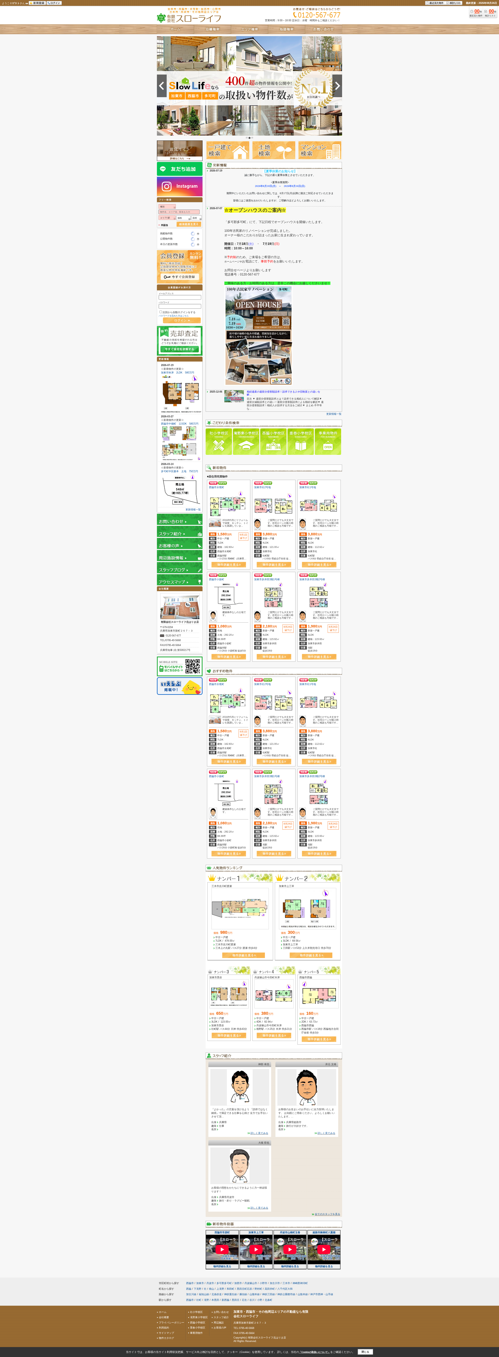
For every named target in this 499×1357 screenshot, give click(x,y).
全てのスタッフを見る (327, 1214)
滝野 (206, 1299)
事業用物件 (196, 1332)
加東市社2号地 (262, 487)
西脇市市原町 (222, 1232)
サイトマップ (166, 1332)
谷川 (252, 1299)
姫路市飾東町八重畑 (324, 1232)
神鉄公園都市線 (286, 1294)
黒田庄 (235, 1299)
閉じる (365, 1351)
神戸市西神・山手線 (321, 1294)
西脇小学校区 (197, 1322)
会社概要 (164, 1317)
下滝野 (197, 1288)
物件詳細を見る (222, 1266)
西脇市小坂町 (216, 579)
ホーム (162, 1312)
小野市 (263, 1283)
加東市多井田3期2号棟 (312, 579)
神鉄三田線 (268, 1294)
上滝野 (220, 1288)
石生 (244, 1299)
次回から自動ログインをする (179, 312)
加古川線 (191, 1294)
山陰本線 (303, 1294)
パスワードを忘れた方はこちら (174, 316)
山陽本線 (255, 1294)
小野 (259, 1299)
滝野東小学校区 (199, 1317)
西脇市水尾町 (216, 487)
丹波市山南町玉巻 (290, 1232)
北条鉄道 (216, 1294)
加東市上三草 (256, 1232)
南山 (211, 1288)
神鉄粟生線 (230, 1294)
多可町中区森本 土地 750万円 (179, 471)
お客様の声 (220, 1327)
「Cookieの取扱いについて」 (314, 1352)
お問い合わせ (221, 1312)
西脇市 (190, 1283)
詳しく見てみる (259, 1133)
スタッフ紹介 (221, 1317)
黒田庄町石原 (244, 1288)
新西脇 (225, 1299)
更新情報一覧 (334, 413)
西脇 (188, 1288)
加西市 (238, 1283)
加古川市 (275, 1283)
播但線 (243, 1294)
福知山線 (204, 1294)
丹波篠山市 (250, 1283)
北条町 (268, 1299)
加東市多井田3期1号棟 (267, 579)
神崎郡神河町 (300, 1283)
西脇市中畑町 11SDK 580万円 (179, 423)
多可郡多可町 (224, 1283)
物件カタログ (166, 1338)
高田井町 (270, 1288)
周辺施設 (219, 1322)
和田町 (230, 1288)
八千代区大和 (285, 1288)
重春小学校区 (197, 1327)
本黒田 (215, 1299)
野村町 (258, 1288)
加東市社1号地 (307, 487)
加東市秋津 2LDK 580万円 (177, 372)
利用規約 (164, 1327)
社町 (198, 1299)
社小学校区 (196, 1312)
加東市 (200, 1283)
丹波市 (210, 1283)
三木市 (286, 1283)
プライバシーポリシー (171, 1322)
